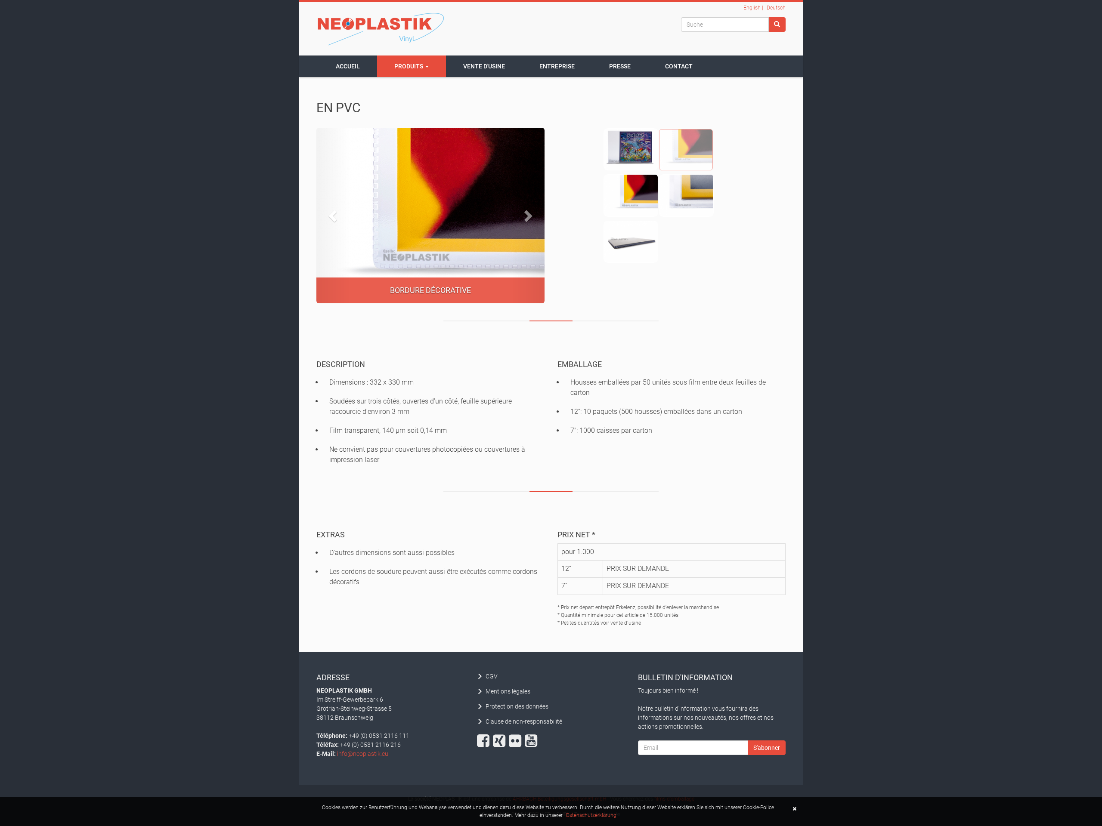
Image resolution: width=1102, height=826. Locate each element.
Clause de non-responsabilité (524, 721)
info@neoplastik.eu (362, 753)
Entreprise (557, 66)
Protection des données (517, 706)
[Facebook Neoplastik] (484, 740)
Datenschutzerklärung (591, 815)
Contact (679, 66)
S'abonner (766, 747)
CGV (492, 676)
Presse (620, 66)
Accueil (348, 66)
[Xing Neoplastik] (500, 740)
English (752, 8)
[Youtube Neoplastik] (532, 740)
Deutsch (776, 8)
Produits (409, 66)
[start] (381, 29)
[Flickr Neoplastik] (516, 740)
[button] (333, 215)
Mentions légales (508, 691)
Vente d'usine (484, 66)
